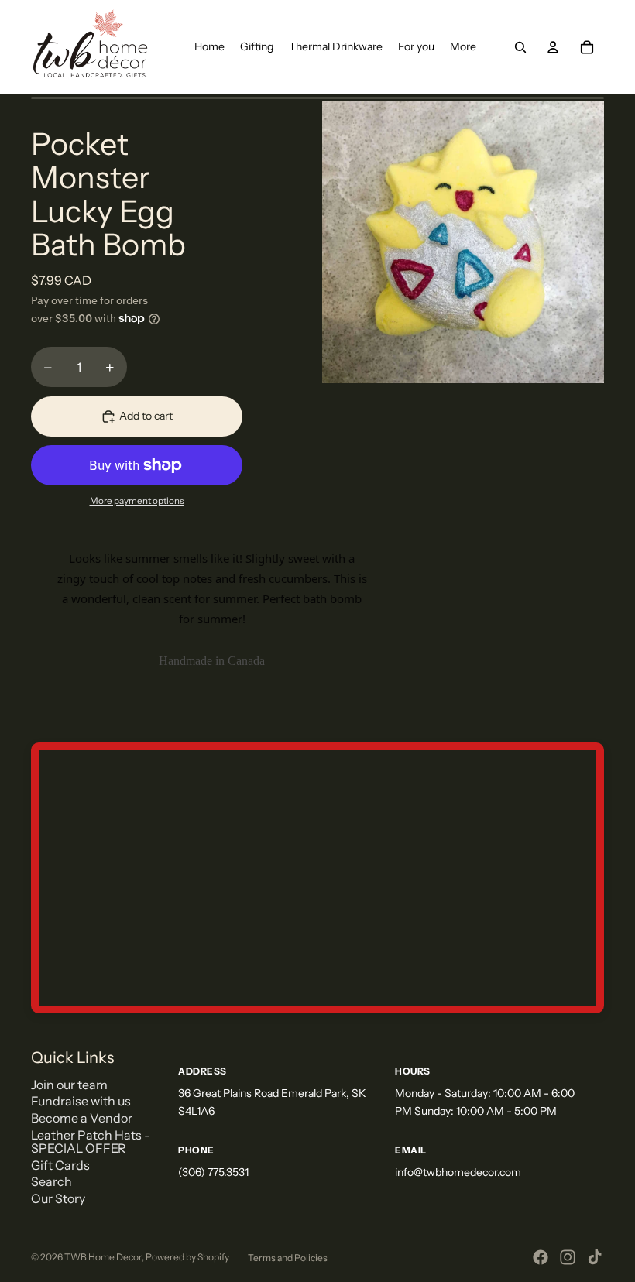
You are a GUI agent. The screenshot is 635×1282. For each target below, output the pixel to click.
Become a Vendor (81, 1118)
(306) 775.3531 (213, 1172)
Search (51, 1181)
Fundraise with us (81, 1101)
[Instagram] (567, 1257)
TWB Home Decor (103, 1257)
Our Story (58, 1198)
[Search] (520, 47)
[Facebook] (540, 1257)
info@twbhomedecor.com (458, 1172)
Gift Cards (60, 1165)
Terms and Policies (288, 1257)
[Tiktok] (594, 1257)
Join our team (69, 1084)
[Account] (553, 47)
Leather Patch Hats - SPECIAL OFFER (90, 1142)
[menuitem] (463, 47)
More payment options (137, 500)
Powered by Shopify (187, 1257)
